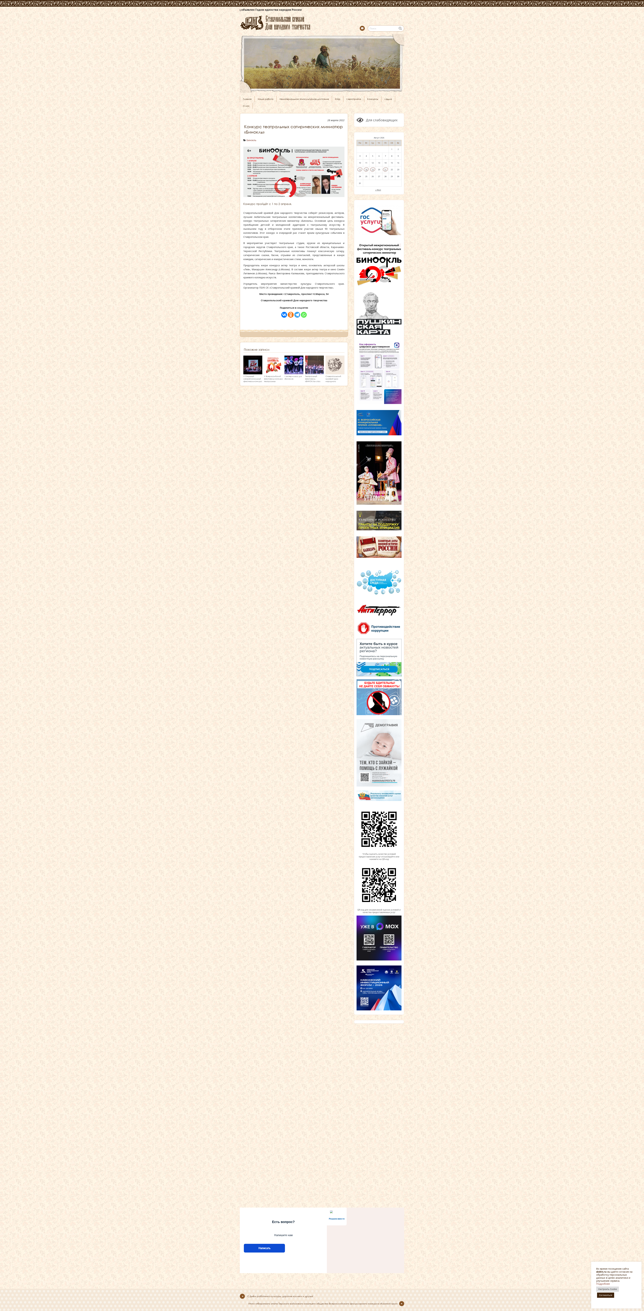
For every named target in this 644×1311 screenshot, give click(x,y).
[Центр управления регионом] (379, 657)
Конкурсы (372, 99)
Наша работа (265, 99)
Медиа (388, 99)
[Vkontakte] (284, 315)
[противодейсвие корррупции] (379, 634)
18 (366, 169)
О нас (246, 106)
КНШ (337, 99)
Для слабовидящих (381, 120)
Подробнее (603, 1283)
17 (360, 169)
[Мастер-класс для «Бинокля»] (293, 372)
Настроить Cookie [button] (607, 1289)
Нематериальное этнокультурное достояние (304, 99)
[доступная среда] (379, 595)
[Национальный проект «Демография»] (379, 786)
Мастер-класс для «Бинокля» (293, 377)
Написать (264, 1248)
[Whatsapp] (304, 315)
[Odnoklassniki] (291, 315)
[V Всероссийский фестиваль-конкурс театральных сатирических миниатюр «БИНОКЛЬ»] (273, 372)
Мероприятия (353, 99)
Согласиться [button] (605, 1295)
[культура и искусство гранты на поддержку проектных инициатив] (379, 530)
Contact (362, 28)
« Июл (378, 190)
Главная (247, 99)
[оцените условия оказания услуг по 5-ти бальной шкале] (379, 851)
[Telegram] (297, 315)
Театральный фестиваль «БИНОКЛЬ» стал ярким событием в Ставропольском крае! (313, 382)
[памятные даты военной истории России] (379, 557)
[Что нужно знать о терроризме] (379, 617)
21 (385, 169)
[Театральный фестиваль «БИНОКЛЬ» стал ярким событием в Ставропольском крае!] (314, 372)
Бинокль (251, 140)
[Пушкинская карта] (379, 334)
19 (373, 169)
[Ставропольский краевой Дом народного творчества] (292, 22)
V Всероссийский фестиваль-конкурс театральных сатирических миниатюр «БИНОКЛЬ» (273, 382)
